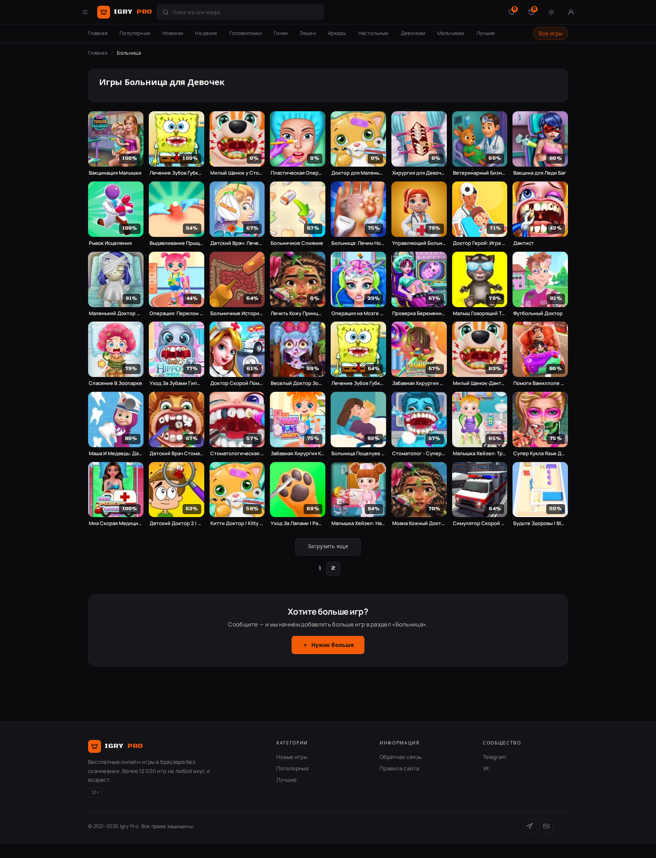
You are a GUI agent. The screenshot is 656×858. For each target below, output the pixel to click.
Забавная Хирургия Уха (419, 383)
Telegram (494, 756)
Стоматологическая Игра (237, 453)
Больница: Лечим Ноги (358, 243)
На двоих (206, 33)
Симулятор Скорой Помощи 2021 (480, 523)
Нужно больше (332, 645)
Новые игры (291, 756)
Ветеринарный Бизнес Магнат (480, 173)
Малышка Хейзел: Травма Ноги (480, 453)
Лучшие (485, 33)
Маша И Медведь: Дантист (116, 453)
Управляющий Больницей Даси (419, 243)
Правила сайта (399, 768)
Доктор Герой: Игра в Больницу (480, 243)
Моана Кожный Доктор (419, 523)
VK (486, 768)
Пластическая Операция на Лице (298, 173)
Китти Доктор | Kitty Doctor (237, 523)
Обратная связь (400, 756)
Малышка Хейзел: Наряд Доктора (358, 523)
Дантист (523, 243)
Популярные (135, 33)
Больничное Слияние (297, 243)
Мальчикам (450, 33)
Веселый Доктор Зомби (298, 383)
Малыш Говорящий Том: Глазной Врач (480, 313)
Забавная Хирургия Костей (298, 453)
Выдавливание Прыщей (176, 243)
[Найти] (165, 12)
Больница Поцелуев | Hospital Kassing (358, 453)
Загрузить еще (328, 546)
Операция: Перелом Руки (176, 313)
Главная (97, 33)
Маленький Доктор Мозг (116, 313)
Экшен (308, 33)
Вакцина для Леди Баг (539, 173)
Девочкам (413, 33)
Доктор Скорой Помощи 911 (237, 383)
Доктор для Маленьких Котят (358, 173)
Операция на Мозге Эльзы (358, 313)
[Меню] (85, 12)
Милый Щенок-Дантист (480, 383)
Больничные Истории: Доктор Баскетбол (237, 313)
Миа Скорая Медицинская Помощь (116, 523)
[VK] (546, 826)
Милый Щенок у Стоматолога (237, 173)
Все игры (550, 33)
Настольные (373, 33)
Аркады (337, 33)
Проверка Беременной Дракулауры (419, 313)
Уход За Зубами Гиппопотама (176, 383)
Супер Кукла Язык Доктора (540, 453)
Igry (133, 12)
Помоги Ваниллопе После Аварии (540, 383)
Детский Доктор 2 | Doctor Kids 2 (176, 523)
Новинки (172, 33)
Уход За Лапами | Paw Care (298, 523)
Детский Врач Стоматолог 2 (176, 453)
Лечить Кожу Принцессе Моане (298, 313)
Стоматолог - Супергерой (419, 453)
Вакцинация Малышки (115, 173)
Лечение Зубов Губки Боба (176, 173)
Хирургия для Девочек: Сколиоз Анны (419, 173)
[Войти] (571, 12)
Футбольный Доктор (538, 313)
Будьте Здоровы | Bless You (540, 523)
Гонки (281, 33)
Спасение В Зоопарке (115, 383)
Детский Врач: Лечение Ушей (237, 243)
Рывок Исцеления (110, 243)
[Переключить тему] (551, 12)
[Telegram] (529, 826)
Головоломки (246, 33)
